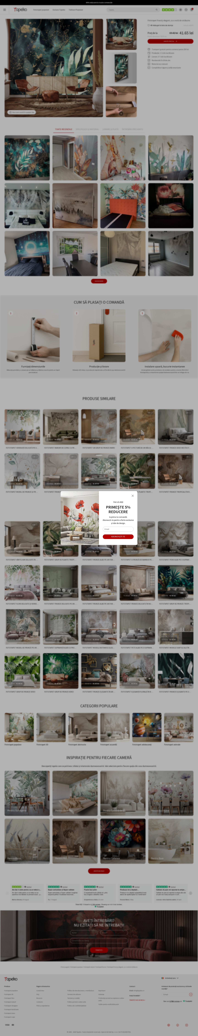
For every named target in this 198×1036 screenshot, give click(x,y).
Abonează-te (118, 537)
